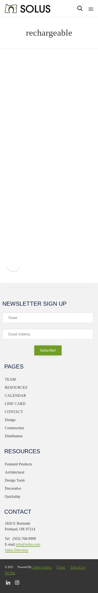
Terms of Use (77, 567)
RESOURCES (16, 387)
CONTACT (14, 412)
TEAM (10, 379)
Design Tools (15, 480)
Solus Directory (16, 550)
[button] (48, 350)
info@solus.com (28, 544)
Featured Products (18, 464)
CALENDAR (15, 396)
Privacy (61, 567)
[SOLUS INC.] (28, 8)
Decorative (13, 488)
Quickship (12, 496)
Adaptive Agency (42, 567)
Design (10, 420)
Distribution (14, 436)
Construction (14, 428)
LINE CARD (15, 404)
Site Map (10, 572)
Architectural (14, 472)
